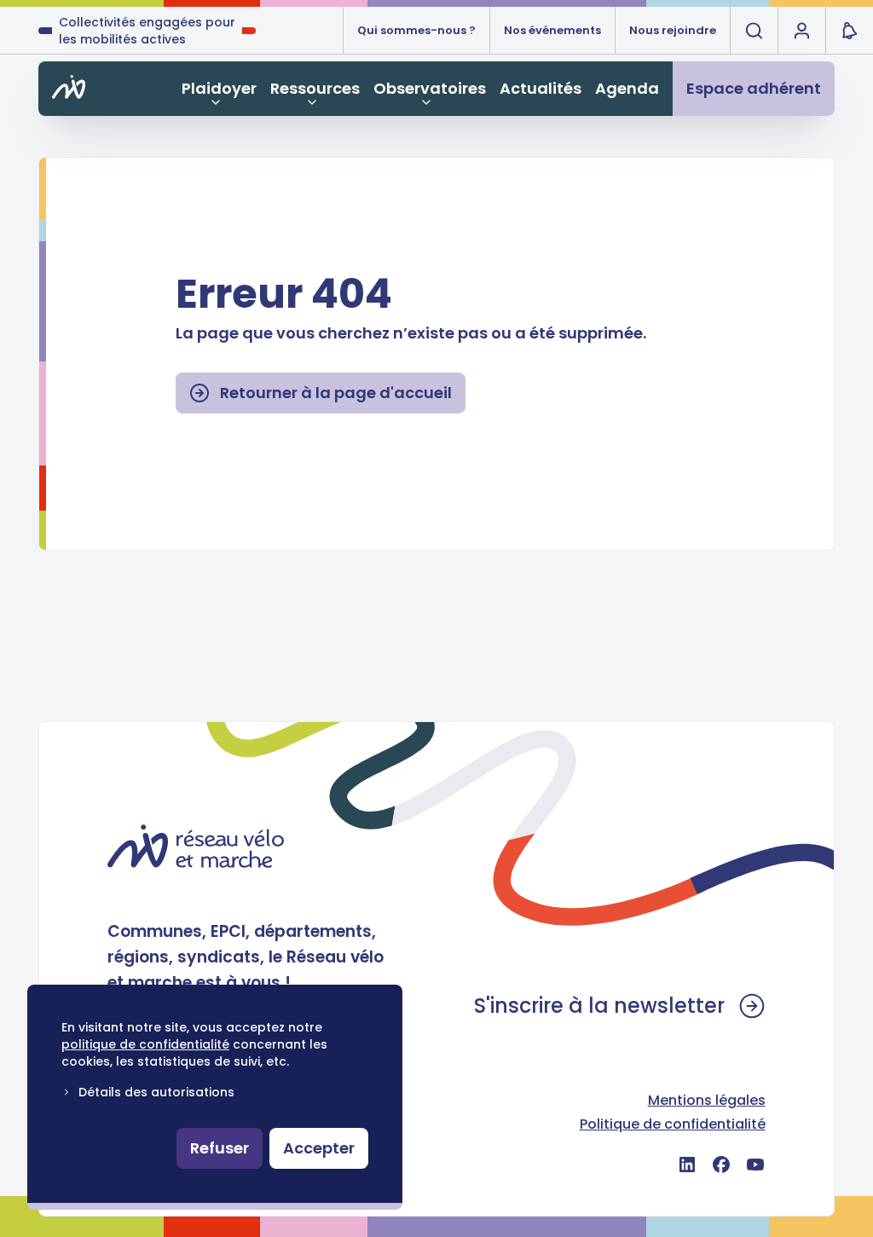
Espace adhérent (753, 88)
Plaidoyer (219, 88)
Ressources (315, 88)
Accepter (319, 1148)
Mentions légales (707, 1100)
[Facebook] (721, 1164)
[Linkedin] (687, 1164)
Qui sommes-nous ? (416, 30)
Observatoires (429, 88)
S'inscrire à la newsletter (599, 1005)
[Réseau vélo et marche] (195, 846)
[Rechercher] (754, 31)
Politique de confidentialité (673, 1124)
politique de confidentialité (145, 1044)
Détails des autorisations (156, 1092)
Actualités (540, 88)
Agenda (627, 88)
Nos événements (552, 30)
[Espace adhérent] (801, 31)
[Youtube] (755, 1164)
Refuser (219, 1148)
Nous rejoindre (672, 30)
